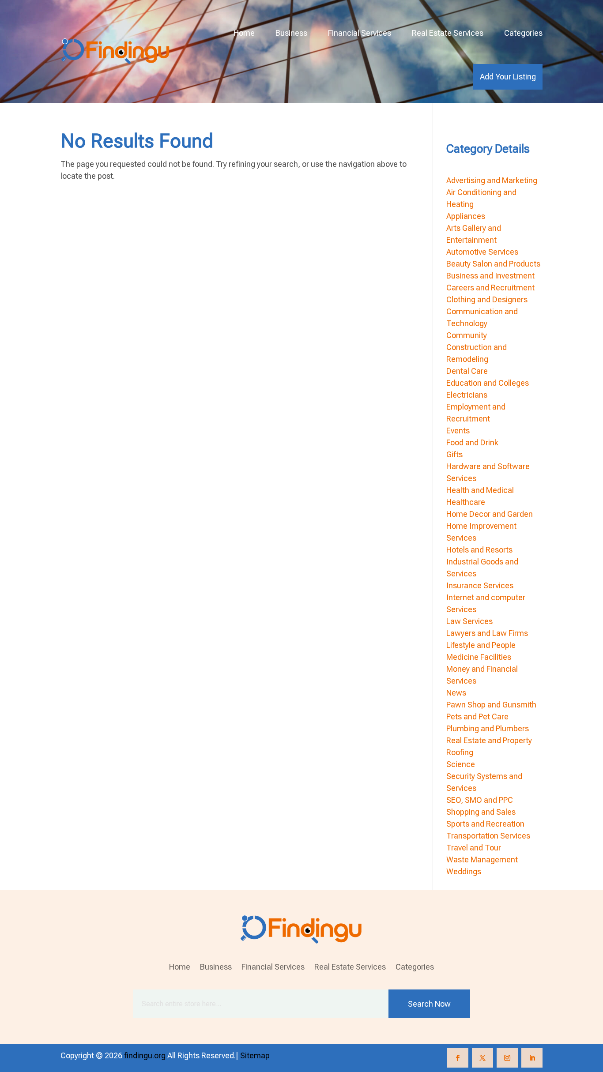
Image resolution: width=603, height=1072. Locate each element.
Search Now (429, 1003)
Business (291, 33)
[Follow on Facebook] (457, 1058)
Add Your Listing (508, 76)
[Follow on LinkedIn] (532, 1058)
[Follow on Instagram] (507, 1058)
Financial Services (359, 33)
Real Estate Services (447, 33)
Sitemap (255, 1055)
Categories (523, 33)
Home (244, 33)
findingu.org (145, 1055)
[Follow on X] (482, 1058)
